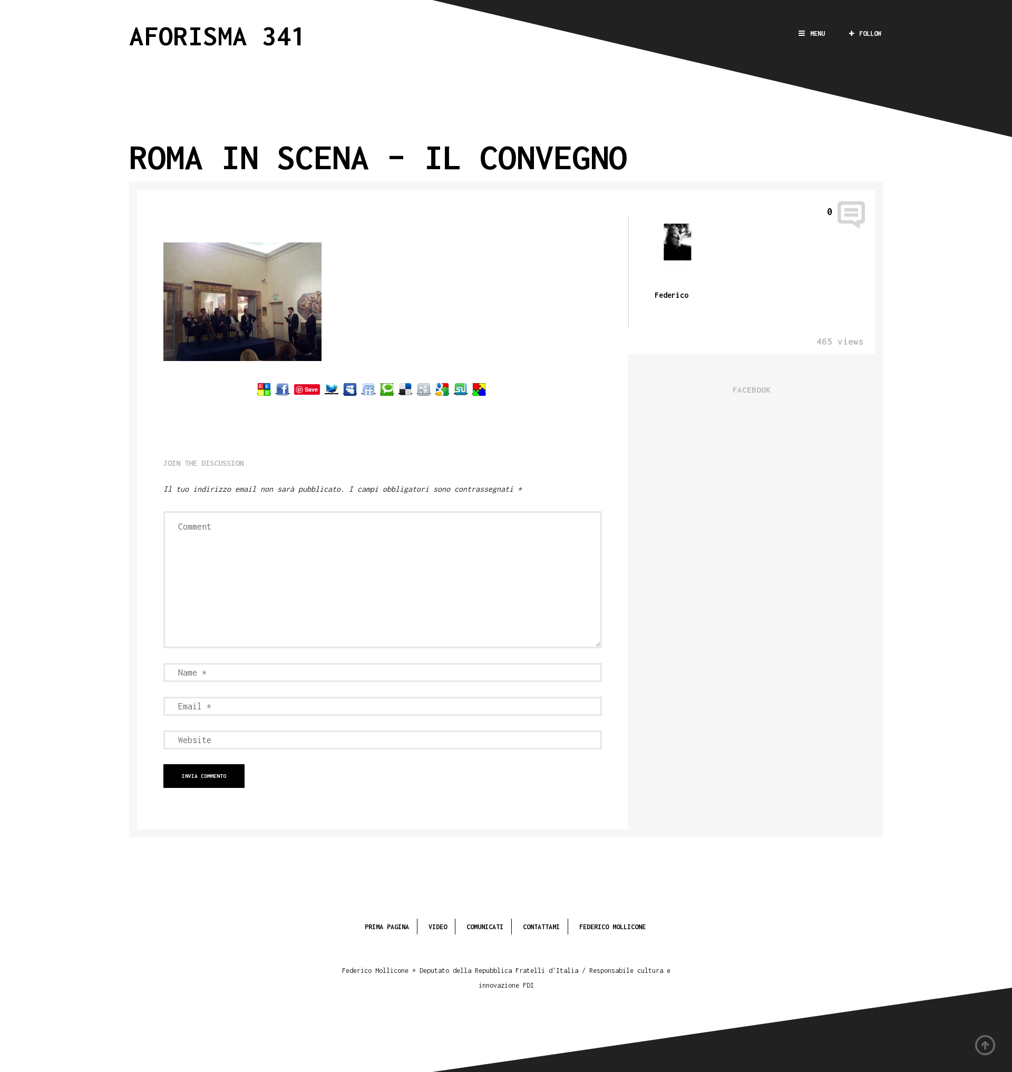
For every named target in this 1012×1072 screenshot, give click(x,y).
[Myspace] (350, 389)
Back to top (985, 1045)
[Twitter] (331, 389)
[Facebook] (282, 389)
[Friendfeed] (368, 389)
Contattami (541, 927)
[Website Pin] (264, 389)
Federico (671, 294)
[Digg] (424, 389)
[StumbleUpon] (461, 389)
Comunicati (484, 927)
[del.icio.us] (405, 389)
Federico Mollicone (612, 927)
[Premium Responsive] (479, 389)
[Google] (442, 389)
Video (438, 927)
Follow (870, 33)
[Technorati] (387, 389)
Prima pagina (387, 927)
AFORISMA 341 (217, 36)
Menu (817, 33)
